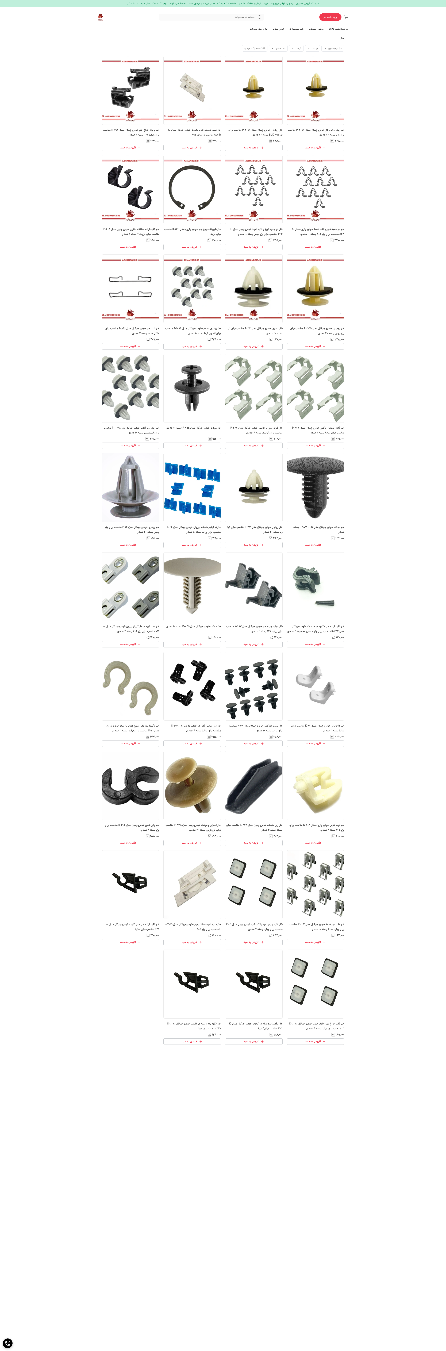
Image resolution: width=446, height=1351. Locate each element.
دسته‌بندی (280, 48)
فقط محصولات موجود (254, 48)
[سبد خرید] (346, 17)
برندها (315, 48)
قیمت (298, 48)
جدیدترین (332, 48)
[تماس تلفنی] (8, 1343)
